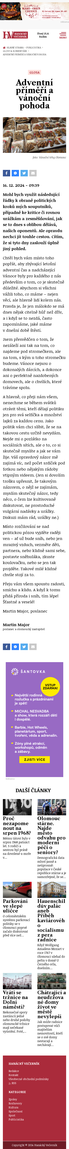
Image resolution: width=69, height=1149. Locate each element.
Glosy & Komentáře (16, 50)
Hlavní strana (15, 47)
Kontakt (13, 1075)
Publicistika (34, 47)
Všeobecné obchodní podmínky (29, 1079)
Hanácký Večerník (15, 35)
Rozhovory (15, 1103)
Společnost (16, 1111)
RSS (14, 1083)
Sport (12, 1115)
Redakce (14, 1071)
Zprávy (13, 1099)
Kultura (13, 1107)
